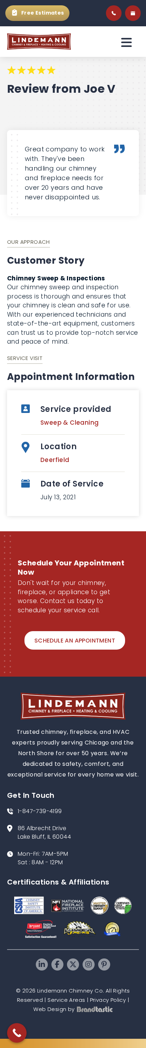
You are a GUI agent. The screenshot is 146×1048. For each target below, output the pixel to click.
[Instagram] (89, 964)
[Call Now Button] (17, 1033)
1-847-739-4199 (40, 811)
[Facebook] (57, 964)
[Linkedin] (42, 964)
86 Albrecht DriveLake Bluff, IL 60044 (44, 832)
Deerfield (54, 460)
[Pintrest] (104, 964)
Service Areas (66, 1000)
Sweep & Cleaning (69, 422)
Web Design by (53, 1009)
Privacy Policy (108, 1000)
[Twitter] (73, 964)
